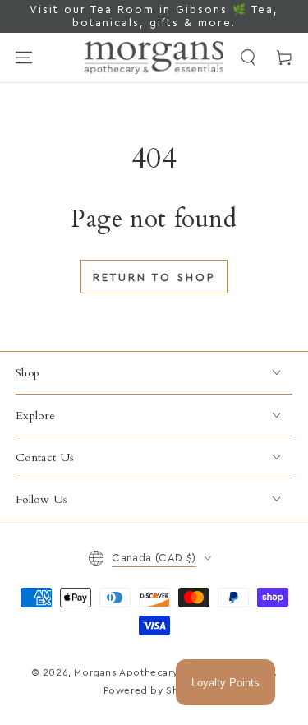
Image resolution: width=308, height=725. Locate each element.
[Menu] (24, 58)
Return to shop (154, 277)
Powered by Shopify (154, 690)
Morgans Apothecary (125, 672)
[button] (248, 58)
